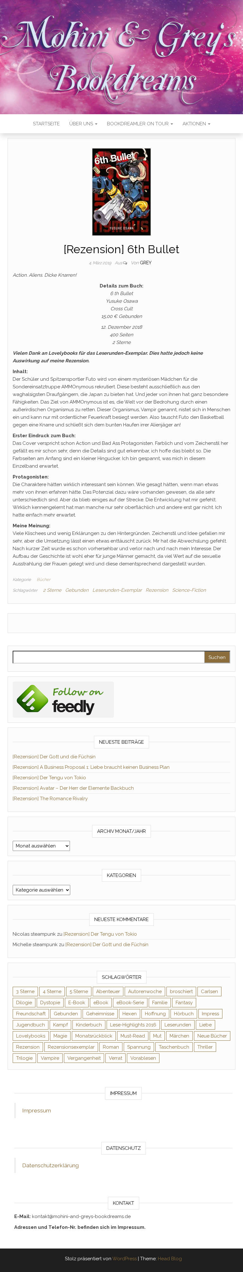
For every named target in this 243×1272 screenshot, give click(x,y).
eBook (100, 1002)
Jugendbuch (30, 1025)
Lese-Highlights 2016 (133, 1025)
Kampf (60, 1025)
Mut (157, 1036)
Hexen (129, 1014)
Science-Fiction (189, 590)
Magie (60, 1036)
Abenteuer (108, 991)
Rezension (157, 590)
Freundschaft (31, 1014)
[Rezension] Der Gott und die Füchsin (54, 757)
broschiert (181, 991)
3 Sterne (25, 991)
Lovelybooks (30, 1036)
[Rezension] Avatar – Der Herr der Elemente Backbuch (73, 788)
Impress (210, 1014)
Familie (159, 1002)
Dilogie (24, 1002)
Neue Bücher (212, 1036)
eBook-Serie (130, 1002)
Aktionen (195, 124)
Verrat (115, 1058)
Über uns (81, 124)
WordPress (124, 1259)
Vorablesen (143, 1058)
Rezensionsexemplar (71, 1047)
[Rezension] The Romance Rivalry (50, 798)
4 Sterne (52, 991)
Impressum (36, 1110)
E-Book (76, 1002)
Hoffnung (155, 1014)
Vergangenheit (84, 1058)
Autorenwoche (145, 991)
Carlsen (209, 991)
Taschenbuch (174, 1047)
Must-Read (133, 1036)
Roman (111, 1047)
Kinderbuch (89, 1025)
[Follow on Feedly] (63, 699)
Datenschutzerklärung (50, 1165)
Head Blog (170, 1259)
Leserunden (178, 1025)
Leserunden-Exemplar (117, 590)
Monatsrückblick (93, 1036)
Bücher (43, 579)
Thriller (205, 1047)
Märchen (179, 1036)
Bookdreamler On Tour (138, 124)
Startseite (46, 124)
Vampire (50, 1058)
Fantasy (184, 1002)
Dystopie (50, 1002)
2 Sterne (52, 590)
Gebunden (77, 590)
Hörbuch (184, 1014)
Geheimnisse (100, 1014)
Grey (146, 262)
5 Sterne (79, 991)
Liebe (205, 1025)
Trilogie (24, 1058)
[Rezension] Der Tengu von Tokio (49, 778)
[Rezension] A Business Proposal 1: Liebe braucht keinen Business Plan (91, 767)
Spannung (139, 1047)
